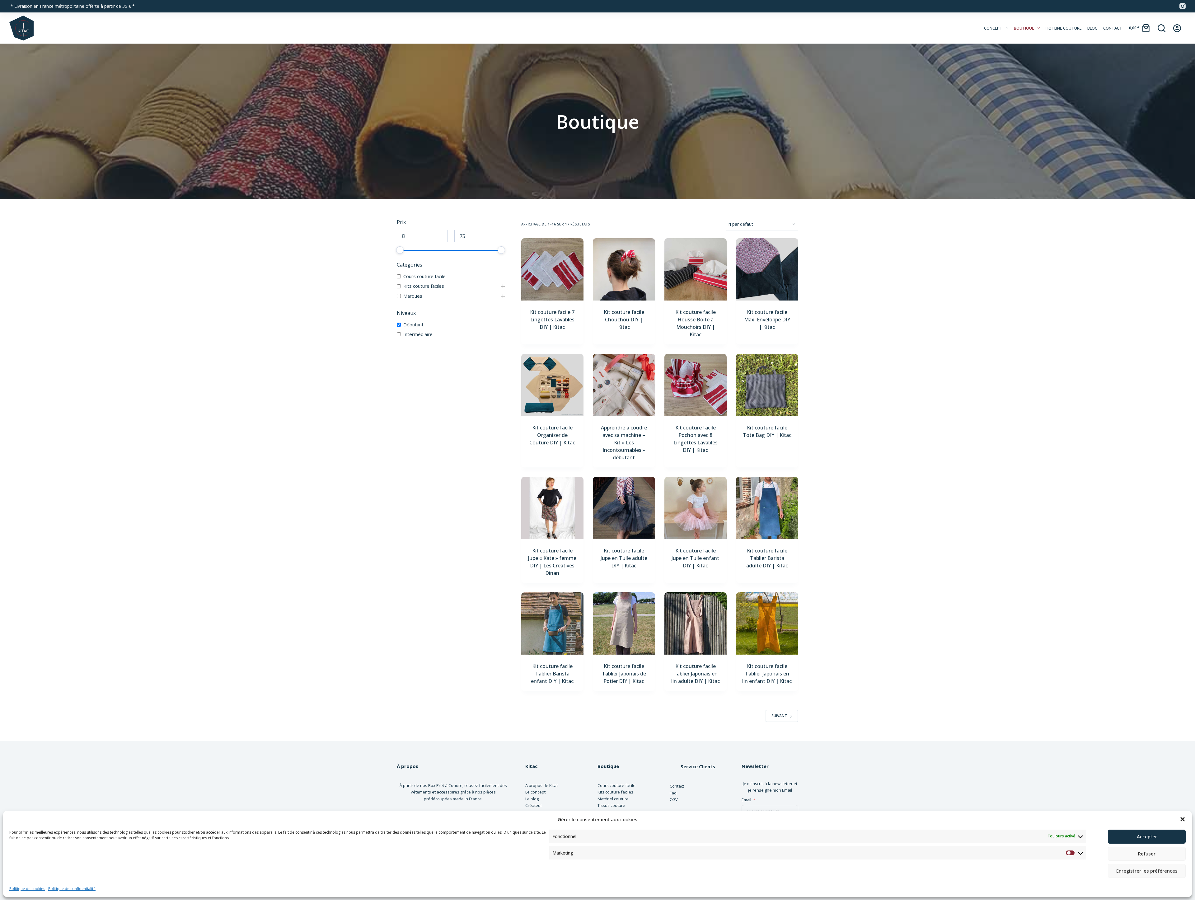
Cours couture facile (424, 276)
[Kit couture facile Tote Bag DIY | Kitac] (767, 385)
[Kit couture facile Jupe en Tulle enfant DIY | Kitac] (695, 508)
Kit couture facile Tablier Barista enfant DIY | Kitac (552, 673)
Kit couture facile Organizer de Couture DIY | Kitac (552, 435)
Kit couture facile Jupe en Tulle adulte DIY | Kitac (624, 558)
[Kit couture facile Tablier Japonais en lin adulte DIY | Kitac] (695, 623)
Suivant (779, 715)
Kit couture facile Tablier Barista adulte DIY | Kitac (767, 558)
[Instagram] (1182, 6)
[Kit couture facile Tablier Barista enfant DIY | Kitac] (552, 623)
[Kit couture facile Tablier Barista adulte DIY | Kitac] (767, 508)
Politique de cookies (27, 888)
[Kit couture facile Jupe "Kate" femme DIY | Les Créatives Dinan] (552, 508)
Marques (412, 296)
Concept (993, 28)
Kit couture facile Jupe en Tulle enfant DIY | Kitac (695, 558)
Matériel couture (613, 799)
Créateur (533, 805)
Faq (673, 793)
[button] (1182, 819)
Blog (1092, 28)
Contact (1112, 28)
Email (746, 800)
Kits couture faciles (423, 286)
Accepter (1147, 836)
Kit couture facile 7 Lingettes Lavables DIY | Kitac (552, 319)
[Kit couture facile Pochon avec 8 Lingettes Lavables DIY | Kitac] (695, 385)
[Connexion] (1177, 28)
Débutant (413, 325)
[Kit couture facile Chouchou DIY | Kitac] (624, 269)
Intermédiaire (418, 334)
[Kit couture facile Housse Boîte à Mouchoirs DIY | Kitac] (695, 269)
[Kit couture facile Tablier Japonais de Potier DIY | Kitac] (624, 623)
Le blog (532, 799)
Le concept (535, 792)
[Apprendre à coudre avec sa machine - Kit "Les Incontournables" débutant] (624, 385)
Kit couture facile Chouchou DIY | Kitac (624, 319)
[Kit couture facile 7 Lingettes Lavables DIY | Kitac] (552, 269)
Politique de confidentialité (72, 888)
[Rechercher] (1161, 28)
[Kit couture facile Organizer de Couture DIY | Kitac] (552, 385)
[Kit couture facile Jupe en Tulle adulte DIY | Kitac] (624, 508)
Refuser (1146, 853)
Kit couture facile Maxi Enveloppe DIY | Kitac (767, 319)
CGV (674, 799)
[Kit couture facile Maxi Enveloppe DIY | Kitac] (767, 269)
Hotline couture (1064, 28)
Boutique (1024, 28)
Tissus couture (611, 805)
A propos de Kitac (541, 785)
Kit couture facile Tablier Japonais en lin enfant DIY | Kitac (767, 673)
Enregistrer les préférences (1147, 871)
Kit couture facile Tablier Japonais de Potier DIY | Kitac (624, 673)
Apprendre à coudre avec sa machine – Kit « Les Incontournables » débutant (624, 442)
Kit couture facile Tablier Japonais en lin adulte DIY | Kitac (695, 673)
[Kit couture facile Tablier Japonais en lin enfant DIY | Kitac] (767, 623)
